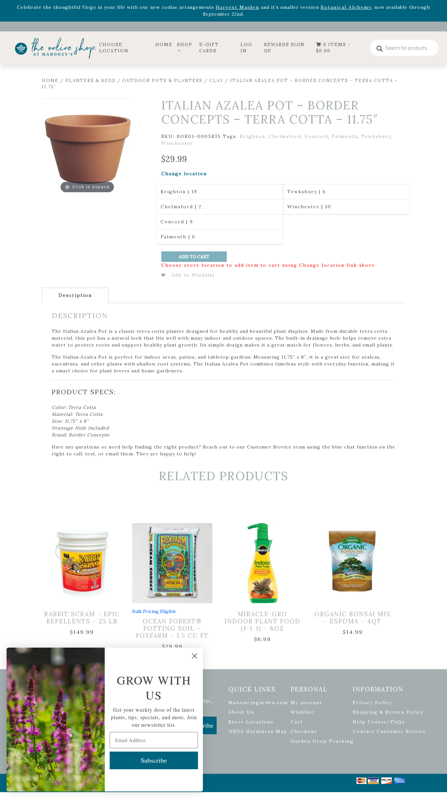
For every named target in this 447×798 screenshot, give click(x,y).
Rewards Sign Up (284, 48)
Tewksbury (376, 136)
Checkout (304, 731)
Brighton (252, 136)
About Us (241, 712)
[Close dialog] (194, 656)
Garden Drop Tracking (322, 741)
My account (306, 702)
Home (163, 44)
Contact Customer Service (389, 731)
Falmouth (345, 136)
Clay (216, 80)
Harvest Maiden (237, 7)
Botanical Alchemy (346, 7)
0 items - (333, 48)
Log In (246, 48)
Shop (184, 44)
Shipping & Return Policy (388, 712)
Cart (297, 722)
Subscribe (154, 760)
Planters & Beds (90, 80)
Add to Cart (194, 256)
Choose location (114, 48)
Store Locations (251, 722)
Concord (316, 136)
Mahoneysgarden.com (258, 702)
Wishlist (302, 712)
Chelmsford (285, 136)
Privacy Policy (372, 702)
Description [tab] (75, 295)
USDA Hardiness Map (257, 731)
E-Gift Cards (209, 48)
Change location (184, 174)
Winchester (177, 143)
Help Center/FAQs (379, 722)
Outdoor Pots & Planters (162, 80)
